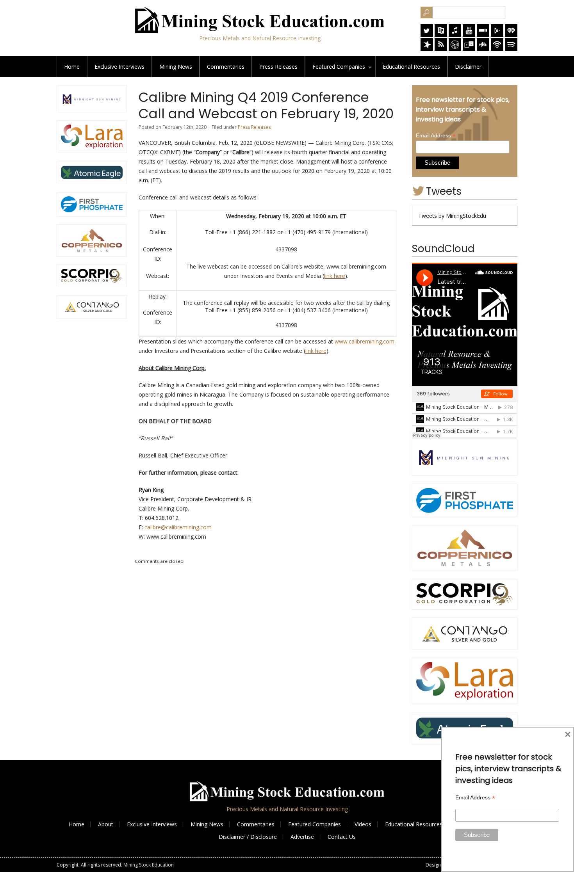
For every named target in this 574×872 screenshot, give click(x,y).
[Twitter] (427, 34)
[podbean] (497, 48)
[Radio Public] (441, 34)
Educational (411, 66)
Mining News (175, 66)
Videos (363, 824)
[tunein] (469, 48)
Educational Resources (413, 824)
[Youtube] (469, 34)
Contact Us (342, 836)
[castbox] (483, 48)
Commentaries (225, 66)
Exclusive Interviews (152, 824)
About (105, 824)
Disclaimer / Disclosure (248, 836)
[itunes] (455, 34)
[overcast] (455, 48)
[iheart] (511, 34)
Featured (338, 66)
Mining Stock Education (148, 864)
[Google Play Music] (497, 34)
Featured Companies (314, 824)
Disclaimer (468, 66)
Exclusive (119, 66)
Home (72, 66)
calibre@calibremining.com (178, 527)
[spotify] (511, 48)
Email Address (436, 135)
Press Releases (278, 66)
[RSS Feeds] (441, 48)
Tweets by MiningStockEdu (452, 215)
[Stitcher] (483, 34)
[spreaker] (427, 48)
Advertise (302, 836)
